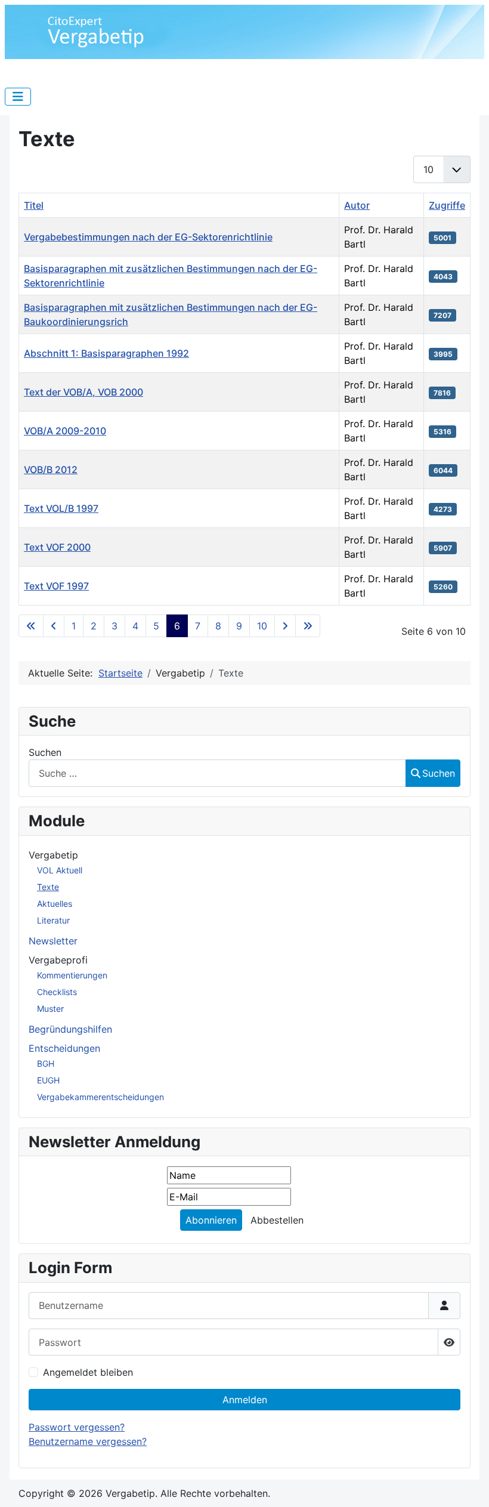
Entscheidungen (64, 1048)
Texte (48, 887)
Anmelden (244, 1400)
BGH (45, 1063)
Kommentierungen (72, 975)
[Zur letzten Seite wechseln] (307, 625)
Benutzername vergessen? (88, 1441)
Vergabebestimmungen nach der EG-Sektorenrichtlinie (148, 237)
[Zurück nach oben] (468, 1484)
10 (262, 626)
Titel (34, 205)
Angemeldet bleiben (88, 1372)
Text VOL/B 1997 (61, 508)
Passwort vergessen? (77, 1427)
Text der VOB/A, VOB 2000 (83, 392)
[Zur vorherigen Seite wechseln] (53, 625)
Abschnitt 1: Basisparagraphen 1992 (106, 353)
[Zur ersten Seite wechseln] (31, 625)
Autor (357, 205)
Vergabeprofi (58, 960)
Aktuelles (54, 903)
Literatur (53, 920)
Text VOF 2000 (57, 547)
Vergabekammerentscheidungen (100, 1097)
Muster (50, 1008)
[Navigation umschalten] (18, 97)
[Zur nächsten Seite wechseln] (285, 625)
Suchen (45, 752)
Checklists (57, 992)
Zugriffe (447, 205)
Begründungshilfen (70, 1029)
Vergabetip (53, 855)
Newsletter (53, 941)
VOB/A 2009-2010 (65, 431)
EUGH (48, 1080)
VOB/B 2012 (51, 469)
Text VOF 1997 (56, 586)
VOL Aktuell (59, 870)
